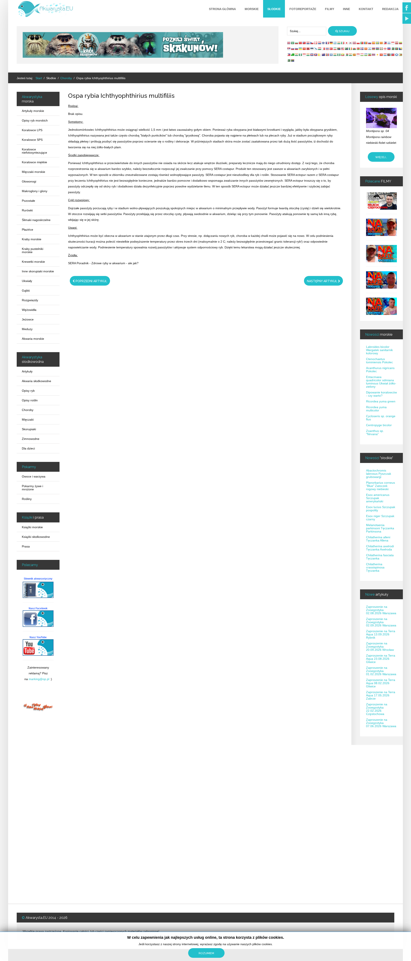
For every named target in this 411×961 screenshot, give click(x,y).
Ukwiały (27, 281)
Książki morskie (32, 527)
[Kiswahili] (347, 48)
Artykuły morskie (33, 111)
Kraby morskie (31, 239)
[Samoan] (393, 54)
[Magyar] (320, 48)
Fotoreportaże (302, 9)
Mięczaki (28, 419)
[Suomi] (324, 42)
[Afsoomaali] (331, 54)
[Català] (381, 42)
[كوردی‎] (378, 54)
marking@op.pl (39, 679)
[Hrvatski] (308, 42)
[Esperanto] (293, 54)
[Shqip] (308, 48)
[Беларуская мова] (358, 48)
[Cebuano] (289, 54)
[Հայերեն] (374, 48)
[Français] (327, 42)
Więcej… (381, 157)
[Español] (374, 42)
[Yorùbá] (339, 54)
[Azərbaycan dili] (378, 48)
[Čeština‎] (312, 42)
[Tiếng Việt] (304, 48)
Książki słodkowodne (36, 536)
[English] (289, 42)
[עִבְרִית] (389, 42)
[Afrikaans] (339, 48)
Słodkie (274, 9)
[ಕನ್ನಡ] (308, 54)
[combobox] (306, 31)
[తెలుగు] (335, 54)
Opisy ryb (28, 390)
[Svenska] (378, 42)
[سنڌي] (289, 60)
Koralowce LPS (32, 130)
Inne (346, 9)
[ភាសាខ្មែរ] (312, 54)
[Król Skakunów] (123, 44)
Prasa (26, 546)
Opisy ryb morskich (35, 120)
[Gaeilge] (351, 48)
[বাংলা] (397, 48)
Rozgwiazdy (30, 300)
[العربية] (293, 42)
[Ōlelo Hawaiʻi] (374, 54)
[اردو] (393, 48)
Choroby (27, 410)
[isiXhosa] (293, 60)
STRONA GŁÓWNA (222, 9)
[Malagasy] (347, 54)
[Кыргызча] (381, 54)
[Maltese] (324, 48)
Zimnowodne (30, 438)
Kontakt (366, 9)
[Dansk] (316, 42)
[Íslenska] (362, 48)
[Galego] (316, 48)
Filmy (329, 9)
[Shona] (401, 54)
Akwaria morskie (33, 338)
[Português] (362, 42)
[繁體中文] (304, 42)
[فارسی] (335, 48)
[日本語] (347, 42)
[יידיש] (370, 48)
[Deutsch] (331, 42)
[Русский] (370, 42)
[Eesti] (312, 48)
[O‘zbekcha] (366, 54)
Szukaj (343, 31)
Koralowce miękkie (34, 162)
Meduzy (27, 329)
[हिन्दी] (339, 42)
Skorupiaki (29, 429)
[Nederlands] (320, 42)
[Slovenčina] (293, 48)
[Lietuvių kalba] (401, 42)
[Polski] (358, 42)
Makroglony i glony (34, 191)
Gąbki (26, 290)
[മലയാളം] (351, 54)
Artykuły (27, 371)
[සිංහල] (354, 54)
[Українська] (300, 48)
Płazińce (27, 229)
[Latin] (320, 54)
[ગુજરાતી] (297, 54)
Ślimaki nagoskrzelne (36, 220)
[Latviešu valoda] (397, 42)
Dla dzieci (28, 448)
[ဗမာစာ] (343, 54)
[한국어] (351, 42)
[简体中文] (300, 42)
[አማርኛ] (370, 54)
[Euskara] (381, 48)
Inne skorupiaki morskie (38, 271)
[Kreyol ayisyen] (389, 48)
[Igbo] (300, 54)
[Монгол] (327, 54)
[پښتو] (389, 54)
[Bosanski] (401, 48)
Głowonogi (29, 181)
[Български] (297, 42)
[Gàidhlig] (397, 54)
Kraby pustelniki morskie (32, 250)
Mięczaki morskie (33, 172)
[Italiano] (343, 42)
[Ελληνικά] (335, 42)
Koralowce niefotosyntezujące (34, 151)
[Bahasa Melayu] (343, 48)
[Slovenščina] (297, 48)
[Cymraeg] (354, 48)
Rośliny (27, 499)
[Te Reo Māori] (324, 54)
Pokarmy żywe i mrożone (32, 487)
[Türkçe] (331, 48)
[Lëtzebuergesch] (385, 54)
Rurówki (27, 210)
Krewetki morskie (33, 261)
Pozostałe (28, 200)
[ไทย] (327, 48)
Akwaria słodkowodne (36, 381)
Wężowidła (29, 309)
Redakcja (390, 9)
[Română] (366, 42)
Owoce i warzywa (33, 476)
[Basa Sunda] (358, 54)
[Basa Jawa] (304, 54)
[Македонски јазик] (366, 48)
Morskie (252, 9)
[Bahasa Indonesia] (393, 42)
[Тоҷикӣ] (362, 54)
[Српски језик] (289, 48)
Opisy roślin (30, 400)
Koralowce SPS (32, 139)
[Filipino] (385, 42)
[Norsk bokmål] (354, 42)
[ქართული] (385, 48)
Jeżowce (28, 319)
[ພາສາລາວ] (316, 54)
